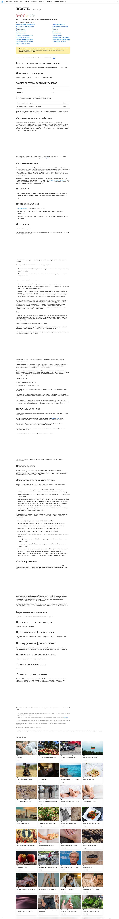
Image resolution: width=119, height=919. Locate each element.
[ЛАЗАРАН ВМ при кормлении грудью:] (20, 15)
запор (57, 418)
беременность (22, 208)
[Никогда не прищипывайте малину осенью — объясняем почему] (48, 817)
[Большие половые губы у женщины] (26, 751)
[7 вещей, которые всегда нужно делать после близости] (70, 883)
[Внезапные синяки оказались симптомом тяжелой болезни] (70, 839)
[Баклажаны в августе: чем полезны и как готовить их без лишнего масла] (92, 817)
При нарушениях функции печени (61, 39)
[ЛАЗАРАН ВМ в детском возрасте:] (24, 15)
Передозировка (57, 33)
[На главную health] (7, 1)
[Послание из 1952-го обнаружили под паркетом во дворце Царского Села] (26, 795)
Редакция (64, 918)
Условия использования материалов (74, 918)
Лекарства (18, 7)
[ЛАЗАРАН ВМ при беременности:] (17, 15)
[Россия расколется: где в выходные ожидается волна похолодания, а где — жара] (26, 773)
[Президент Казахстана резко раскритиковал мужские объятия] (70, 861)
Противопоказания (21, 31)
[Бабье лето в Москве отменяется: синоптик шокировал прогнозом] (48, 795)
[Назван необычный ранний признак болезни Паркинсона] (70, 905)
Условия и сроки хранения (23, 43)
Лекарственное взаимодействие (24, 35)
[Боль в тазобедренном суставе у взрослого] (48, 905)
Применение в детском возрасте (61, 37)
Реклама (11, 918)
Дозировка (55, 31)
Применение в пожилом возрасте (24, 41)
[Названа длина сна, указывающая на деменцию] (48, 773)
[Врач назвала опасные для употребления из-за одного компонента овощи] (92, 905)
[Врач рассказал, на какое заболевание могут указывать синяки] (48, 883)
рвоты (48, 158)
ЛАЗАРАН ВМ (26, 7)
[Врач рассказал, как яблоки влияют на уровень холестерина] (48, 751)
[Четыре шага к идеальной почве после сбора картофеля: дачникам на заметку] (92, 839)
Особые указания (57, 35)
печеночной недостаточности (57, 180)
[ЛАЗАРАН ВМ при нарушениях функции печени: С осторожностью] (27, 15)
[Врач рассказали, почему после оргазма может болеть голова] (92, 883)
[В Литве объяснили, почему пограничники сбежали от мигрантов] (92, 751)
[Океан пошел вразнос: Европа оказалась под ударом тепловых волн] (70, 773)
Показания (55, 28)
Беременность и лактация (22, 37)
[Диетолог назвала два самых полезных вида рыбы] (92, 773)
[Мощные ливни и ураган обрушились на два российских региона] (48, 861)
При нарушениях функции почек (24, 39)
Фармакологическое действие (60, 26)
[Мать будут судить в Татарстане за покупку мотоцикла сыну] (70, 751)
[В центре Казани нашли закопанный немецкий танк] (70, 817)
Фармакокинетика (20, 28)
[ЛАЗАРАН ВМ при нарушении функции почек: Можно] (30, 15)
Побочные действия (21, 33)
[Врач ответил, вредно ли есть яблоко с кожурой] (26, 861)
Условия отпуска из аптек (59, 41)
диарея (53, 418)
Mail (2, 918)
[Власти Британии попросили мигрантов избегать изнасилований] (26, 817)
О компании (6, 918)
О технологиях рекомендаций (97, 918)
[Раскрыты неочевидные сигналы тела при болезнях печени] (92, 795)
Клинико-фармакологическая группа (25, 24)
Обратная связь (86, 918)
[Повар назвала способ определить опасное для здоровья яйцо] (48, 839)
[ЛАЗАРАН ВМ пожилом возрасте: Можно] (33, 15)
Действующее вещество (59, 24)
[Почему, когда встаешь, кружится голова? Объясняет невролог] (26, 905)
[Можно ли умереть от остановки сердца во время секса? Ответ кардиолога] (70, 795)
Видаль (66, 717)
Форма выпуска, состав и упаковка (25, 26)
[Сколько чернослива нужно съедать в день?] (92, 861)
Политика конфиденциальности (110, 918)
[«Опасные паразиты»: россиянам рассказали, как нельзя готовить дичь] (26, 883)
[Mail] (2, 1)
